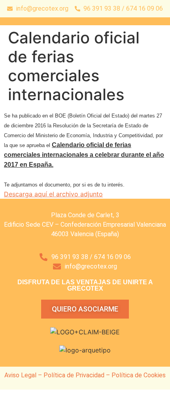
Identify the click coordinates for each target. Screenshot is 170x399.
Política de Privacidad (73, 375)
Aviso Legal (20, 375)
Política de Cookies (138, 375)
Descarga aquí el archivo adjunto (53, 194)
